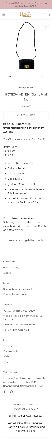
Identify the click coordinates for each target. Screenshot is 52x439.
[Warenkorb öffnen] (48, 14)
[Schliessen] (47, 413)
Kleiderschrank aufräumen (19, 324)
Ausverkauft (26, 115)
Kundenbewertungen (15, 294)
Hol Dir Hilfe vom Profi (16, 329)
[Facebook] (4, 391)
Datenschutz (10, 351)
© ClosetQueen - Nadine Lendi (26, 404)
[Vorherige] (3, 78)
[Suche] (43, 14)
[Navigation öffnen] (3, 14)
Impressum (10, 346)
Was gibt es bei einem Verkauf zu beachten (23, 317)
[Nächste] (48, 78)
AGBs (6, 356)
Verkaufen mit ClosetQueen (19, 310)
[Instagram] (11, 391)
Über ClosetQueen (14, 267)
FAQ (5, 361)
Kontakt (7, 273)
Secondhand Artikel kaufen (19, 289)
